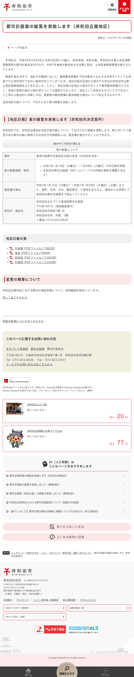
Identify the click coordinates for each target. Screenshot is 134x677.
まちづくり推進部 (17, 349)
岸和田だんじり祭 (37, 404)
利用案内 (7, 600)
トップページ (17, 553)
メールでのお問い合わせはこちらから (29, 364)
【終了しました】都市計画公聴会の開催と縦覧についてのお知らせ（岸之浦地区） (55, 511)
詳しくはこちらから (15, 297)
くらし (44, 553)
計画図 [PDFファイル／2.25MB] (35, 262)
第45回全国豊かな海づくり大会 (44, 431)
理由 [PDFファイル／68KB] (32, 253)
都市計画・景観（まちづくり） (77, 553)
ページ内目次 (19, 47)
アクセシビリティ (88, 600)
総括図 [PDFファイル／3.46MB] (35, 257)
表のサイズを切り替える (67, 143)
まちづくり (55, 553)
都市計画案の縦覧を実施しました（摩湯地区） (35, 484)
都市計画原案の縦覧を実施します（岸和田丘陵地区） (39, 475)
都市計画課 (37, 349)
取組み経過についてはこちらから (23, 321)
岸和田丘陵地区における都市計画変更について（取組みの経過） (45, 502)
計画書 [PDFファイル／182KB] (35, 248)
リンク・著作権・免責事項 (45, 600)
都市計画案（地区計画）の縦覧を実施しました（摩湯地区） (43, 493)
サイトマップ (22, 600)
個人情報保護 (69, 600)
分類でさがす (32, 553)
